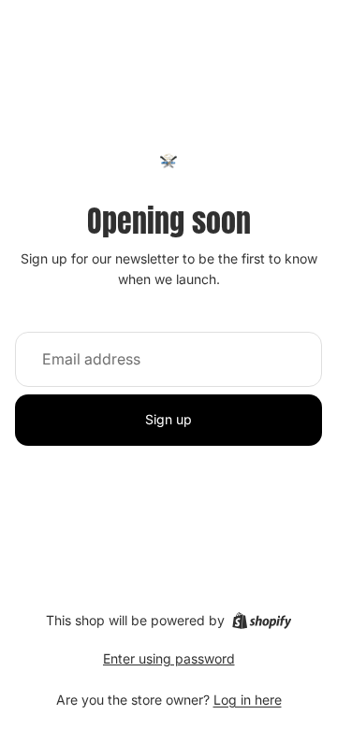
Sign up (168, 419)
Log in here (247, 700)
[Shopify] (261, 620)
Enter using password (169, 658)
